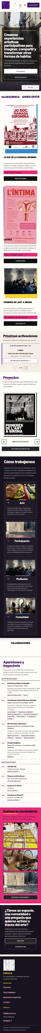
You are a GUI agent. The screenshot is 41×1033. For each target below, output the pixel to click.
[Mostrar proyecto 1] (13, 441)
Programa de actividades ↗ (26, 712)
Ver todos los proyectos (20, 449)
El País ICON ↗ (11, 716)
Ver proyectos (20, 71)
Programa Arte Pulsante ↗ (30, 714)
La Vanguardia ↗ (32, 716)
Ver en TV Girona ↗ (12, 790)
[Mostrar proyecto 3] (16, 441)
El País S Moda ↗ (21, 716)
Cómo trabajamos (9, 992)
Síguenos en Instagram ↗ (20, 897)
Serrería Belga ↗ (12, 712)
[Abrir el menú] (16, 5)
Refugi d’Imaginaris (11, 435)
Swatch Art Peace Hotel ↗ (14, 695)
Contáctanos (20, 261)
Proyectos (7, 987)
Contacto (6, 1002)
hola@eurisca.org (9, 1013)
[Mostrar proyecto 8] (23, 441)
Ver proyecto (20, 323)
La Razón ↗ (10, 718)
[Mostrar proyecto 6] (20, 441)
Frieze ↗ (25, 695)
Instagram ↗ (7, 1020)
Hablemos (20, 941)
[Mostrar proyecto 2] (14, 441)
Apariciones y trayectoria (12, 997)
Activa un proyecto (21, 77)
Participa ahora (20, 178)
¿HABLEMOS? (33, 5)
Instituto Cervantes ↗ (13, 771)
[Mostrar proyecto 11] (27, 441)
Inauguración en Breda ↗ (28, 735)
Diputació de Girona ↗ (13, 735)
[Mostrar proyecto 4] (17, 441)
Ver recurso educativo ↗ (14, 781)
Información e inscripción (20, 360)
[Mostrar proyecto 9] (24, 441)
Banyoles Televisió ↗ (29, 737)
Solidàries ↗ (10, 737)
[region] (20, 354)
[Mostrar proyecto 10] (26, 441)
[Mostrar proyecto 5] (19, 441)
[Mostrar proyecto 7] (21, 441)
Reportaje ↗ (19, 737)
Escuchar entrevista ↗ (13, 800)
